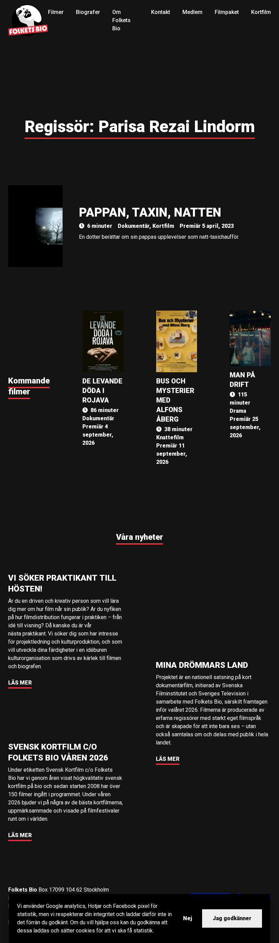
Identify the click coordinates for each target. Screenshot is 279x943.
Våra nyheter (139, 537)
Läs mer (20, 682)
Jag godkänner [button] (232, 918)
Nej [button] (187, 918)
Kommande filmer (29, 386)
